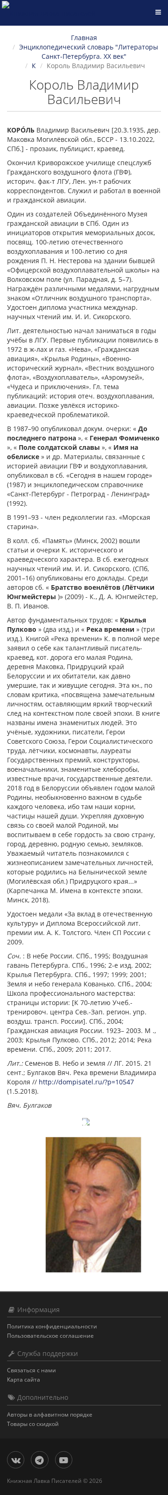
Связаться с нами (31, 1370)
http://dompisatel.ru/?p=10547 (86, 1081)
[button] (18, 1126)
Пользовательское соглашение (50, 1336)
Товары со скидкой (33, 1424)
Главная (84, 37)
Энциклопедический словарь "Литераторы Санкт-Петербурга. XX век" (88, 51)
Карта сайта (23, 1379)
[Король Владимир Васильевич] (93, 1204)
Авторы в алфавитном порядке (49, 1414)
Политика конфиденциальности (52, 1326)
